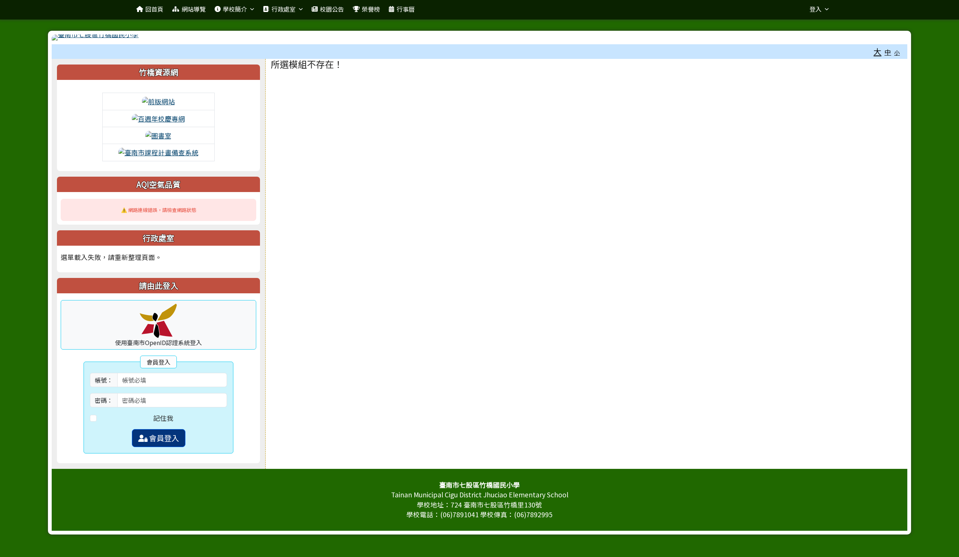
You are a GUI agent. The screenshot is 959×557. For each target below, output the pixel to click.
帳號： (104, 379)
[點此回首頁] (479, 38)
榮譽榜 (371, 9)
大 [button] (877, 51)
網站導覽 (194, 9)
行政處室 (284, 9)
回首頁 (154, 9)
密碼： (104, 400)
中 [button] (887, 52)
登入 (816, 9)
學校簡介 (235, 9)
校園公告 (332, 9)
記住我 (163, 418)
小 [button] (897, 52)
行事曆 (406, 9)
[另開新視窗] (158, 100)
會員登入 (163, 437)
